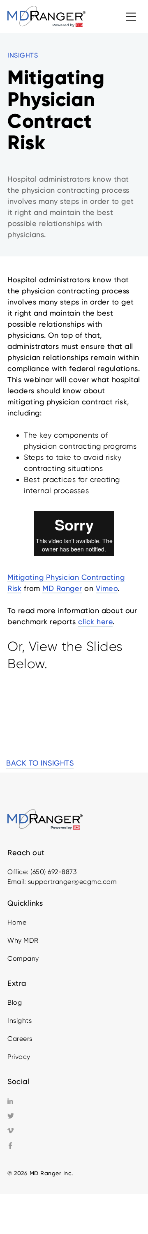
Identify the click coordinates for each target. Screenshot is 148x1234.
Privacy (18, 1057)
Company (23, 958)
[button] (131, 16)
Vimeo (107, 588)
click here (95, 621)
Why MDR (23, 940)
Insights (19, 1020)
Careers (19, 1039)
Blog (14, 1002)
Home (16, 922)
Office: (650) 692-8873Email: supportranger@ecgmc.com (62, 877)
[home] (46, 16)
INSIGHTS (22, 55)
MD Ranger (62, 588)
